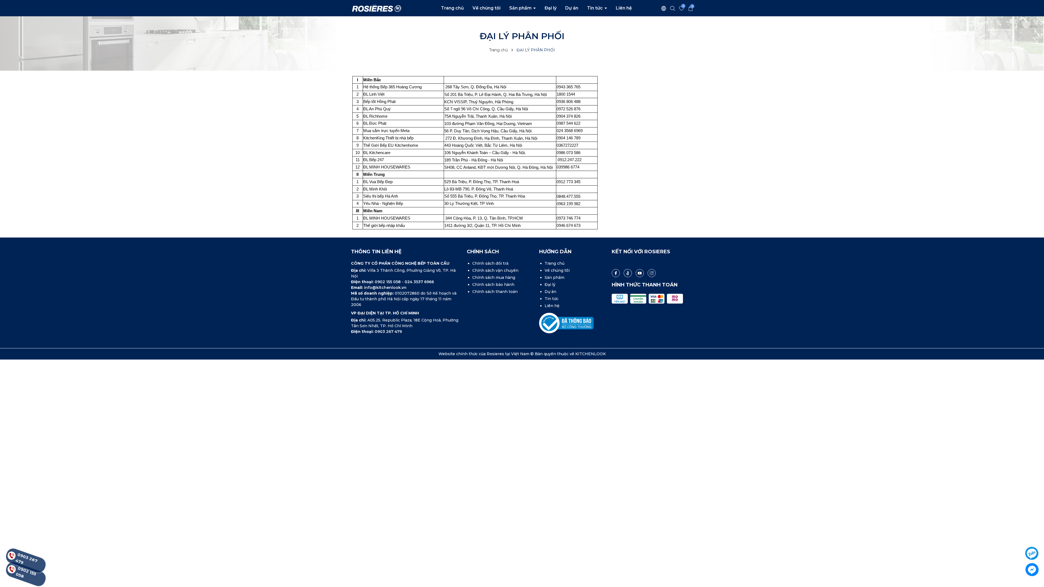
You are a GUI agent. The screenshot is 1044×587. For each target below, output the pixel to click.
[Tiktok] (628, 273)
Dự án (571, 8)
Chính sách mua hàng (493, 277)
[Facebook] (616, 273)
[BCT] (566, 322)
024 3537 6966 (419, 281)
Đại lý (551, 8)
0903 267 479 (388, 331)
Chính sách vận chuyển (495, 270)
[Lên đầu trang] (1032, 538)
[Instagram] (652, 273)
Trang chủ (452, 8)
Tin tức (595, 8)
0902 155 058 (388, 281)
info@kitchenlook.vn (385, 287)
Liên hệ (624, 8)
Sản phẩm (521, 8)
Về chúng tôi (487, 8)
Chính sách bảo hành (493, 284)
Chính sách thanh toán (495, 291)
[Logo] (376, 7)
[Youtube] (640, 273)
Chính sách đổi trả (490, 263)
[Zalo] (1032, 553)
